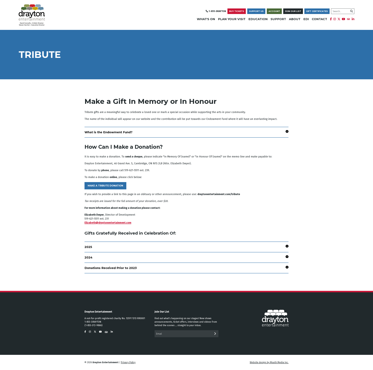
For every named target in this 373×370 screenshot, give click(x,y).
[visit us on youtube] (100, 331)
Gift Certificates (317, 11)
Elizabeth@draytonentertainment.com (108, 222)
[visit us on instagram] (90, 331)
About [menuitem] (294, 19)
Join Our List (293, 11)
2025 (88, 247)
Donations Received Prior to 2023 (111, 268)
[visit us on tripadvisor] (106, 331)
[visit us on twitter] (95, 331)
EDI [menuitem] (306, 19)
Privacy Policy (128, 362)
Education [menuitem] (258, 19)
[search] (351, 11)
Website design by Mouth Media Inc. (269, 362)
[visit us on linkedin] (112, 331)
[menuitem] (331, 19)
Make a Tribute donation (105, 185)
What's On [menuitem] (206, 19)
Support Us (256, 11)
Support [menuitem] (278, 19)
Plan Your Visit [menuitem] (232, 19)
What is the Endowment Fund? (108, 132)
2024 (88, 257)
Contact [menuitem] (319, 19)
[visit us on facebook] (85, 331)
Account (274, 11)
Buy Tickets (236, 11)
